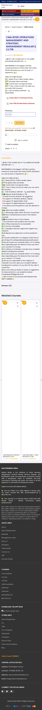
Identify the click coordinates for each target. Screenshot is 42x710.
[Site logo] (9, 6)
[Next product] (11, 31)
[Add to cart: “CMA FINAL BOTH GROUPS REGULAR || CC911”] (17, 303)
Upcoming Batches (8, 619)
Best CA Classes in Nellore (17, 515)
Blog (3, 648)
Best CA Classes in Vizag (26, 519)
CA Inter (4, 577)
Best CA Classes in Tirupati (21, 517)
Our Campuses (7, 630)
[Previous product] (6, 31)
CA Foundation (7, 574)
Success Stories (7, 559)
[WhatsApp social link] (16, 148)
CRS (3, 555)
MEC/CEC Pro (6, 598)
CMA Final (5, 591)
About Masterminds (8, 531)
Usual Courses (17, 27)
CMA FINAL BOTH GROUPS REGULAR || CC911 (11, 455)
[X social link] (13, 148)
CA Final (4, 581)
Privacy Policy (6, 641)
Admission (5, 545)
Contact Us (6, 552)
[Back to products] (9, 31)
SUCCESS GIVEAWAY (8, 14)
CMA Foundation (7, 584)
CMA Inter (5, 588)
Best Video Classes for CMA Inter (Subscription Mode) (21, 509)
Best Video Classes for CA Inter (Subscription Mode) (20, 511)
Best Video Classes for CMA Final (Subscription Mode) (20, 507)
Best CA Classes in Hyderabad (12, 513)
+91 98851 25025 (12, 1)
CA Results (5, 637)
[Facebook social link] (11, 148)
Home (7, 27)
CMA (3, 627)
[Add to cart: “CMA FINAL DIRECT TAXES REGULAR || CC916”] (37, 303)
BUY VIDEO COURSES (27, 11)
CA (3, 623)
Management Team (9, 538)
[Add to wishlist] (17, 306)
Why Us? (5, 541)
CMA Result (5, 634)
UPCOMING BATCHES (28, 14)
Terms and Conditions (9, 644)
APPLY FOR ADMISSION (10, 11)
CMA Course (28, 27)
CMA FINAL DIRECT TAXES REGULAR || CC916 (30, 455)
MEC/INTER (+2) (7, 595)
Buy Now (19, 123)
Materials (5, 534)
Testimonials (6, 548)
